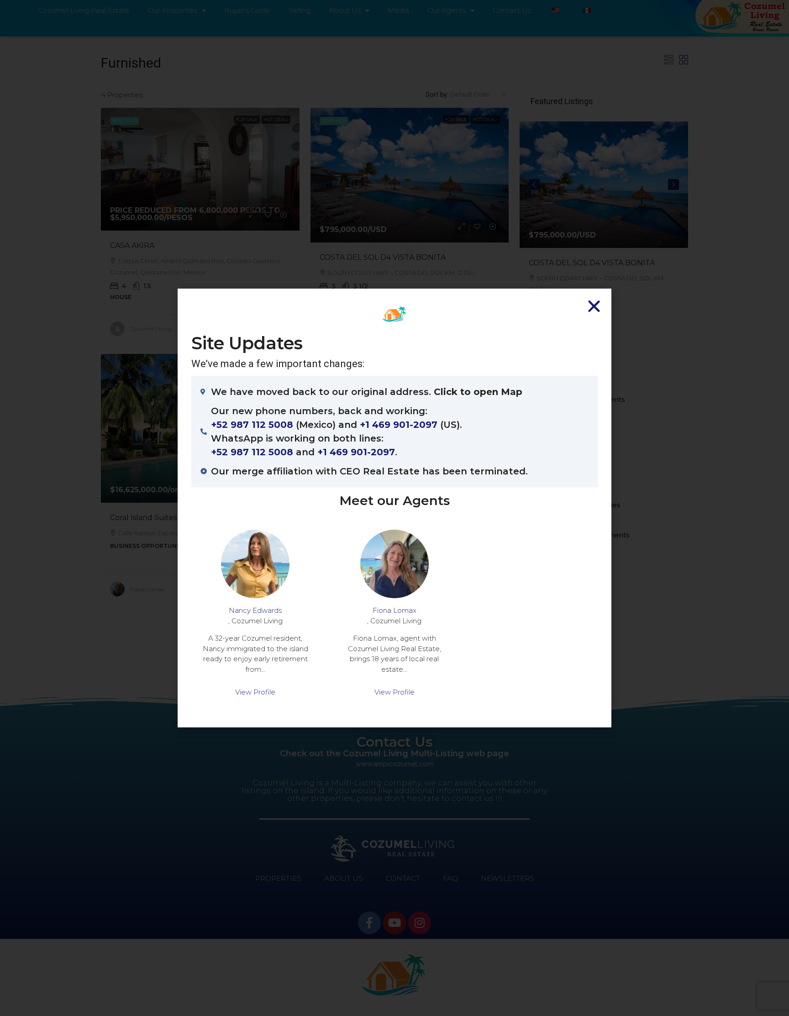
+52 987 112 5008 (252, 424)
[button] (594, 306)
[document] (394, 508)
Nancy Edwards (255, 610)
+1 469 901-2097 (398, 424)
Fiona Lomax (394, 610)
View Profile (255, 692)
